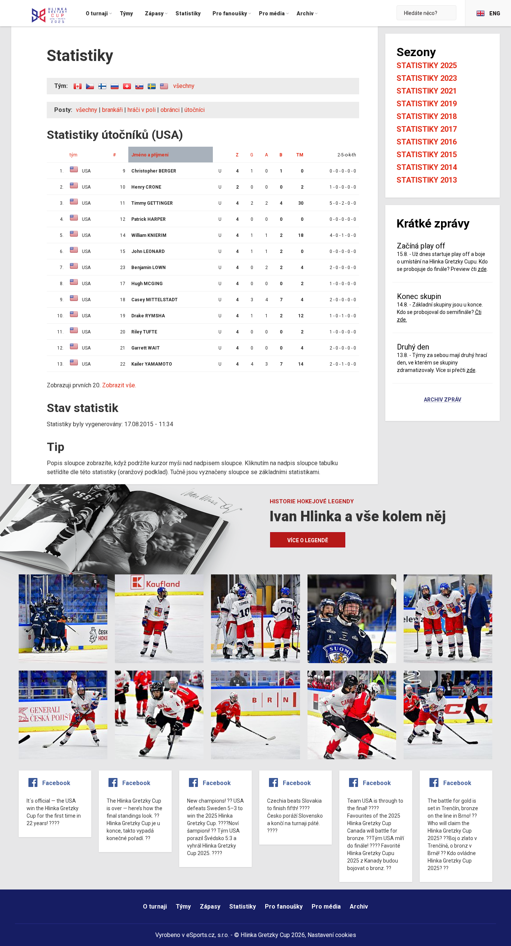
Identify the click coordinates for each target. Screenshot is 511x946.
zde (482, 269)
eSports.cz (200, 935)
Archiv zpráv (442, 400)
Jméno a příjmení (149, 155)
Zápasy (210, 906)
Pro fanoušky (284, 906)
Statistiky (242, 906)
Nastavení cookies (331, 935)
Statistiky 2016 (427, 141)
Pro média (326, 906)
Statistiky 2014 (427, 167)
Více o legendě (307, 540)
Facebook (56, 783)
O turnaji (155, 906)
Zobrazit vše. (119, 385)
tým (73, 155)
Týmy (183, 906)
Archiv (359, 906)
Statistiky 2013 (427, 180)
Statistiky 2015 (427, 154)
